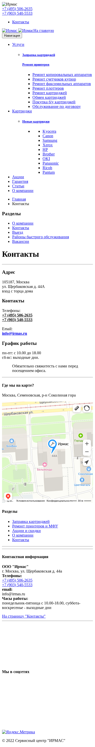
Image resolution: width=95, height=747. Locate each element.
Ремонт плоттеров (48, 88)
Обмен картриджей (49, 97)
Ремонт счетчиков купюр (54, 79)
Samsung (50, 140)
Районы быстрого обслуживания (40, 237)
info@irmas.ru (14, 333)
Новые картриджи (35, 121)
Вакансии (20, 241)
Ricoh (47, 168)
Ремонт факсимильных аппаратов (61, 84)
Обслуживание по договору (56, 106)
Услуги (18, 44)
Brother (49, 154)
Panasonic (51, 163)
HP (45, 149)
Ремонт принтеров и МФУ (35, 526)
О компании (22, 190)
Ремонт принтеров (35, 64)
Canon (48, 136)
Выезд (17, 232)
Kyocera (49, 131)
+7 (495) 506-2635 (17, 9)
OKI (46, 158)
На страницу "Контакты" (24, 616)
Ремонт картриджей (49, 93)
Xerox (48, 145)
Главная (19, 199)
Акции (18, 177)
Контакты (20, 22)
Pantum (49, 172)
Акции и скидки (26, 530)
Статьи (18, 186)
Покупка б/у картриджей (53, 102)
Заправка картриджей (38, 55)
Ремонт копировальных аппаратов (62, 74)
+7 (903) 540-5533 (17, 13)
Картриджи (22, 111)
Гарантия (20, 181)
